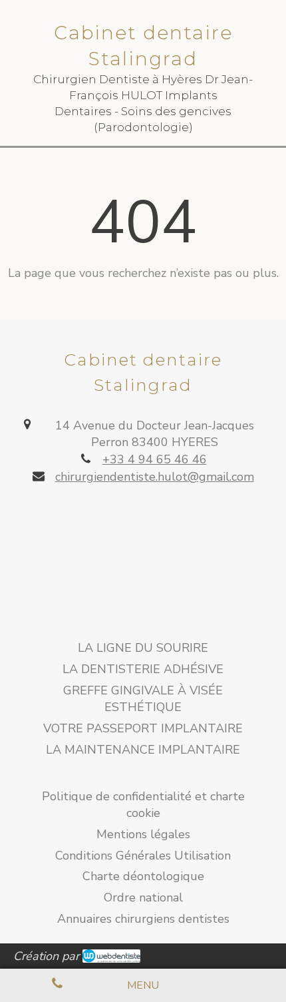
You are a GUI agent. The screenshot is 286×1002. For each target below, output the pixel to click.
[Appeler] (57, 985)
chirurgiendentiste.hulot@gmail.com (154, 477)
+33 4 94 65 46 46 (154, 459)
